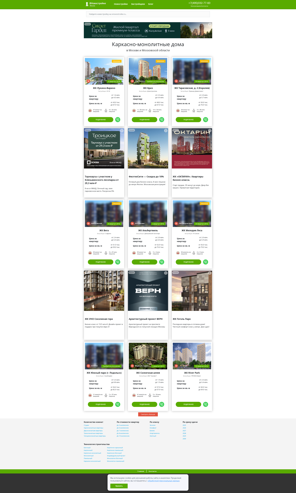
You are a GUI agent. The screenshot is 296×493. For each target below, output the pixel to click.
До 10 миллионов (123, 436)
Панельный (88, 458)
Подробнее (101, 119)
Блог (151, 4)
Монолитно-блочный (115, 458)
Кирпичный (88, 450)
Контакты (153, 471)
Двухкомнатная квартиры (93, 431)
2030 (184, 439)
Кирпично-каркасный (115, 448)
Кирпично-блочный (114, 453)
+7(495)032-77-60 (199, 3)
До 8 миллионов (122, 433)
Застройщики (138, 4)
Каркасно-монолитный (92, 461)
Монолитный (88, 456)
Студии (86, 425)
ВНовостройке (96, 4)
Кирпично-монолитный (92, 453)
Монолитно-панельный (115, 461)
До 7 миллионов (122, 431)
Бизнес (152, 431)
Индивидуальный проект (116, 456)
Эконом (152, 425)
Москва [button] (92, 6)
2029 (184, 436)
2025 (184, 425)
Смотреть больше (148, 414)
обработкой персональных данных (163, 480)
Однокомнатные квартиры (93, 428)
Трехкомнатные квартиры (93, 433)
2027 (184, 431)
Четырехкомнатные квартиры (95, 436)
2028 (184, 433)
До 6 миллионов (122, 428)
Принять (119, 486)
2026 (184, 428)
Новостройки (121, 4)
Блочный (87, 448)
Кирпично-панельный (115, 450)
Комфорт (153, 428)
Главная (140, 471)
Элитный (153, 436)
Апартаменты (155, 433)
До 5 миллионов (122, 425)
